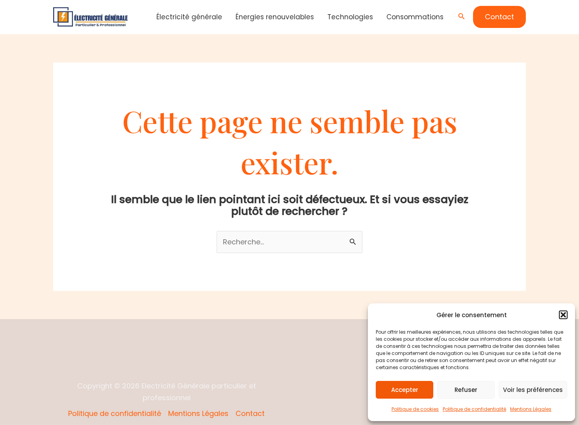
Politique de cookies (415, 409)
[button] (563, 315)
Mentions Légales (530, 409)
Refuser (466, 390)
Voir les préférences (533, 390)
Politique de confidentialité (474, 409)
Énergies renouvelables (275, 17)
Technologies (350, 17)
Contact (250, 413)
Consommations (415, 17)
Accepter (404, 390)
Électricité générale (189, 17)
